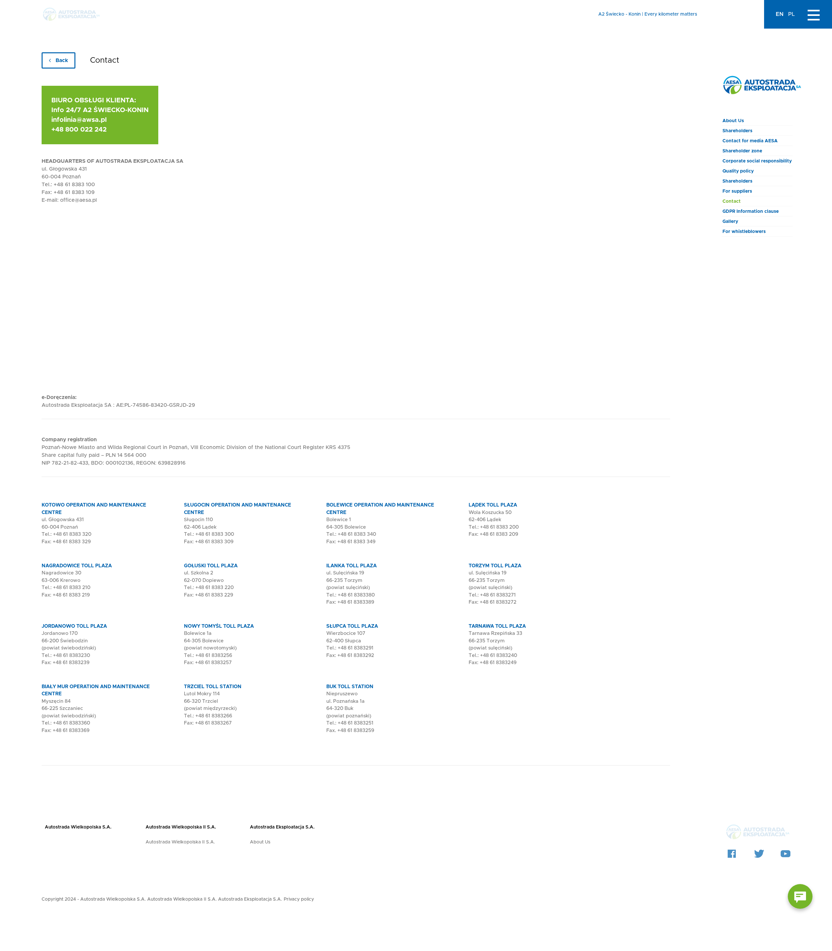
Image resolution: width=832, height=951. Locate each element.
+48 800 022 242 (79, 129)
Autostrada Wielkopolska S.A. (78, 827)
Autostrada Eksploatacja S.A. (282, 827)
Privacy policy (299, 899)
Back (62, 60)
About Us (733, 121)
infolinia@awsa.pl (79, 120)
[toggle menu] (814, 14)
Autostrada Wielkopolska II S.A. (181, 827)
